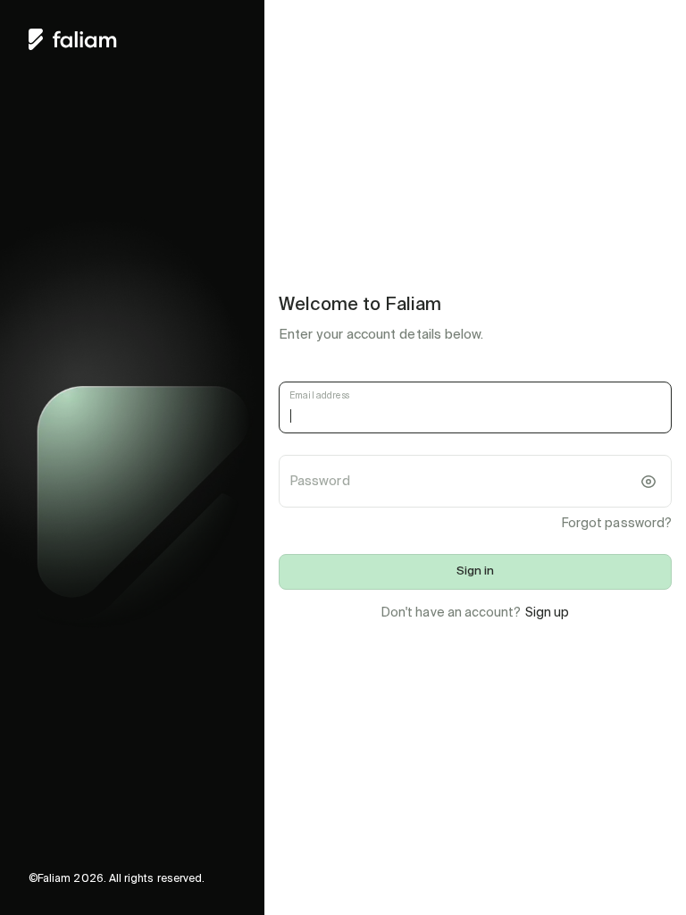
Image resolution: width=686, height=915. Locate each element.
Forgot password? (617, 523)
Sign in (475, 571)
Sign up (547, 613)
